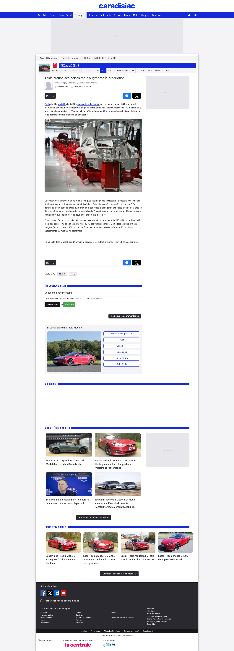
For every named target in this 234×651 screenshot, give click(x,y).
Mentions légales (153, 614)
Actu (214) (122, 364)
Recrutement (148, 631)
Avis (97, 70)
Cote (132, 70)
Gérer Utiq (151, 624)
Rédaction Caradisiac (112, 631)
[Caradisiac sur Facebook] (43, 593)
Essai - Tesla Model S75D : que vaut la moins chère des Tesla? (137, 557)
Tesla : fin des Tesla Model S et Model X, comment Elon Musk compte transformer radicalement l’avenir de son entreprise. (115, 503)
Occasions (122, 352)
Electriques (80, 15)
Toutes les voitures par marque (122, 618)
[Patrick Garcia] (49, 89)
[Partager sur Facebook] (127, 95)
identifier (83, 299)
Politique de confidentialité (157, 616)
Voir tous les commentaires (125, 316)
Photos (158, 70)
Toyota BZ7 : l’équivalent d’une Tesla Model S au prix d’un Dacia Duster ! (65, 462)
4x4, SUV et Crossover (84, 618)
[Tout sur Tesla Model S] (44, 71)
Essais (53, 15)
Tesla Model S (70, 65)
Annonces (156, 15)
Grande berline (46, 618)
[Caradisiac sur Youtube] (63, 593)
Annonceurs (95, 631)
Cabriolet (79, 615)
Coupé (78, 612)
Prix (109, 70)
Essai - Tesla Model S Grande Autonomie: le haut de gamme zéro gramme (99, 559)
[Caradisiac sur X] (50, 593)
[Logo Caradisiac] (117, 11)
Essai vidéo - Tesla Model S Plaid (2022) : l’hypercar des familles (61, 559)
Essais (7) (121, 346)
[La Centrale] (78, 647)
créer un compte (95, 299)
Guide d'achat (65, 15)
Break (42, 620)
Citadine (43, 612)
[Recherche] (189, 15)
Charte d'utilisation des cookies (159, 619)
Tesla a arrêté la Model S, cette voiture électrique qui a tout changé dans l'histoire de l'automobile (115, 464)
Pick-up (79, 620)
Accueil (55, 70)
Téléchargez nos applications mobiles (61, 600)
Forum (127, 15)
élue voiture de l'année (88, 104)
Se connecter (52, 304)
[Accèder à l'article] (69, 445)
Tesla (47, 104)
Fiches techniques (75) (122, 333)
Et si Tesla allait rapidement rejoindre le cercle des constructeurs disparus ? (67, 501)
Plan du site (151, 611)
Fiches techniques (121, 70)
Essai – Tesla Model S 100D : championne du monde (173, 557)
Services (117, 15)
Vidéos (166, 70)
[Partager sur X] (137, 95)
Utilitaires (92, 15)
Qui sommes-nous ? (131, 631)
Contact (84, 631)
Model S (62, 104)
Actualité (112, 58)
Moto (135, 15)
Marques (145, 15)
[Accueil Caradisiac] (39, 15)
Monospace (45, 623)
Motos (113, 612)
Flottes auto (105, 15)
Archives (150, 609)
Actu (45, 15)
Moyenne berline (46, 615)
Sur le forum (122, 358)
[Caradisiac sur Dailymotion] (57, 593)
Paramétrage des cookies (157, 621)
